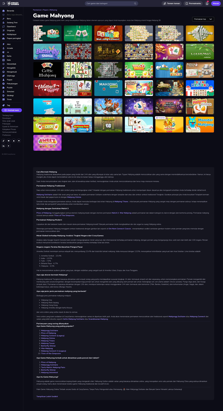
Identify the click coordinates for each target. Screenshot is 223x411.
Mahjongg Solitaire (177, 316)
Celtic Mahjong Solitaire (73, 319)
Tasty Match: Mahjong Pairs (53, 367)
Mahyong (53, 10)
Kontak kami (13, 110)
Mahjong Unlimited (49, 372)
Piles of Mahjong (43, 213)
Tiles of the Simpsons (51, 353)
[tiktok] (3, 141)
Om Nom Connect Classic (119, 228)
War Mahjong (125, 213)
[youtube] (9, 141)
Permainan (37, 10)
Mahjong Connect (197, 316)
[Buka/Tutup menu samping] (4, 3)
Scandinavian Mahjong (98, 319)
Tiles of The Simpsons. (64, 215)
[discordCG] (19, 141)
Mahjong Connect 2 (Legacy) (53, 351)
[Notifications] (207, 3)
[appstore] (14, 141)
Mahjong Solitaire (44, 194)
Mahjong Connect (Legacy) (52, 335)
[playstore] (9, 146)
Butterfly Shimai (48, 346)
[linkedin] (3, 146)
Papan (45, 10)
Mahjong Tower (48, 343)
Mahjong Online (74, 197)
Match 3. (115, 213)
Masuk (216, 3)
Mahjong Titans (121, 201)
